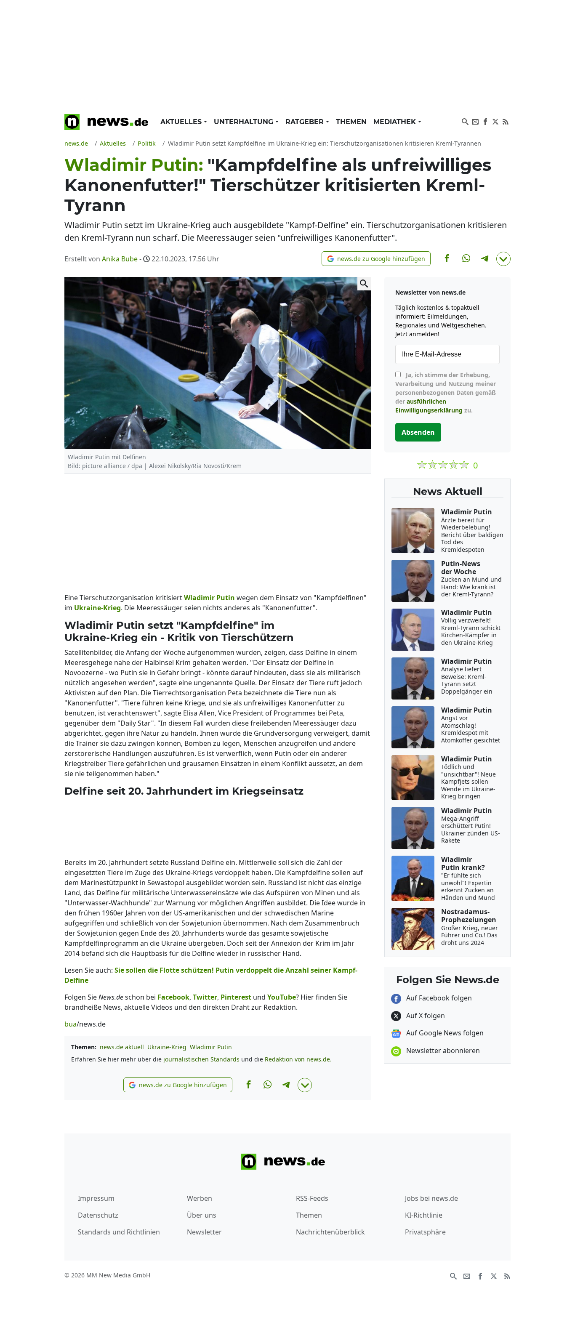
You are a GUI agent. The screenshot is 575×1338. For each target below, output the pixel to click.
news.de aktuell (122, 1047)
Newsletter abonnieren (442, 1050)
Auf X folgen (425, 1015)
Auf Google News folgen (444, 1032)
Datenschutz (98, 1215)
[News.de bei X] (495, 120)
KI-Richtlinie (423, 1215)
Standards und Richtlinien (119, 1232)
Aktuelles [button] (182, 122)
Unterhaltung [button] (244, 122)
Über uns (201, 1215)
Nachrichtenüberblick (330, 1232)
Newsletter (204, 1232)
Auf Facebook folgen (438, 998)
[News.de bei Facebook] (485, 120)
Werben (199, 1198)
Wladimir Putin (211, 1047)
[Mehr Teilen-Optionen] (503, 259)
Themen (351, 122)
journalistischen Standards (201, 1059)
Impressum (96, 1198)
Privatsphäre (425, 1232)
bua (70, 1024)
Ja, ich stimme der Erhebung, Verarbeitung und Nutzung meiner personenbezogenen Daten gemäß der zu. (445, 392)
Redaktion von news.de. (298, 1059)
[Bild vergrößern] (364, 283)
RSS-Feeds (312, 1198)
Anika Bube (120, 258)
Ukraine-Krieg (166, 1047)
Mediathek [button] (395, 122)
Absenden (418, 432)
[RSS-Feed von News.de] (505, 120)
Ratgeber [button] (305, 122)
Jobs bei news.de (431, 1198)
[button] (376, 258)
